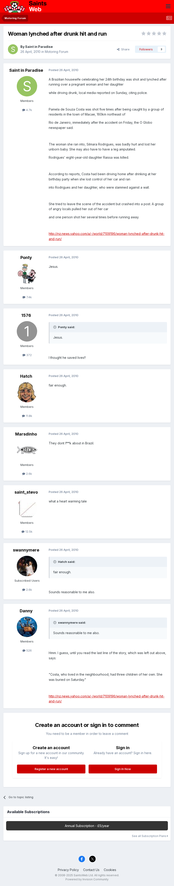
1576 (26, 315)
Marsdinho (26, 434)
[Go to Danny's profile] (27, 627)
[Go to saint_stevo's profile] (27, 508)
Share (124, 49)
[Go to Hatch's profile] (27, 392)
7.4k (28, 297)
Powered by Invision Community (87, 879)
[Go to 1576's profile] (27, 331)
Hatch (26, 376)
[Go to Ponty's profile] (27, 273)
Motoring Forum (56, 52)
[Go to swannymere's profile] (27, 566)
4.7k (28, 110)
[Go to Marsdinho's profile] (27, 450)
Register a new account (51, 769)
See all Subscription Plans (149, 836)
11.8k (28, 416)
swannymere (26, 550)
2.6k (28, 473)
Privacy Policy (68, 870)
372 (28, 355)
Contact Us (91, 870)
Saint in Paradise (39, 47)
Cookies (110, 870)
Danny (26, 610)
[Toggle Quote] (55, 327)
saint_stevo (26, 492)
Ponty (26, 257)
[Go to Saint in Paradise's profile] (13, 49)
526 (28, 650)
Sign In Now (123, 769)
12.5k (28, 531)
